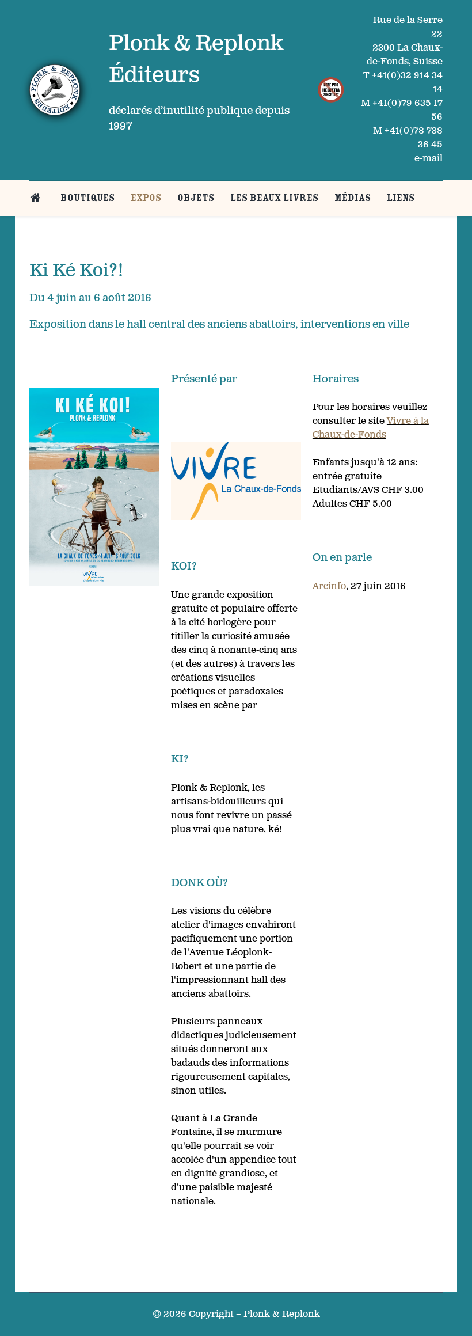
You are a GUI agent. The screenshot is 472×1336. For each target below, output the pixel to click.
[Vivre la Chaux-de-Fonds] (236, 481)
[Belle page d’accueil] (37, 198)
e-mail (428, 159)
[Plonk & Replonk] (54, 89)
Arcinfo (329, 586)
